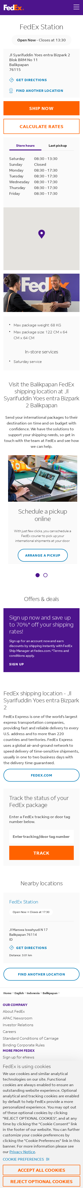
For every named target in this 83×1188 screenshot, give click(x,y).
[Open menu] (76, 7)
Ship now (31, 106)
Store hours (25, 145)
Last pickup (58, 145)
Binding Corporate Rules (24, 1044)
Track (41, 853)
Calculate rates (33, 124)
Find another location (39, 90)
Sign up (16, 664)
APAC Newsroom (18, 1017)
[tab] (38, 575)
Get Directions (28, 80)
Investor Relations (18, 1024)
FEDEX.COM (27, 773)
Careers (9, 1031)
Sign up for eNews (18, 1057)
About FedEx (14, 1011)
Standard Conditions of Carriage (31, 1038)
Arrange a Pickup (39, 553)
